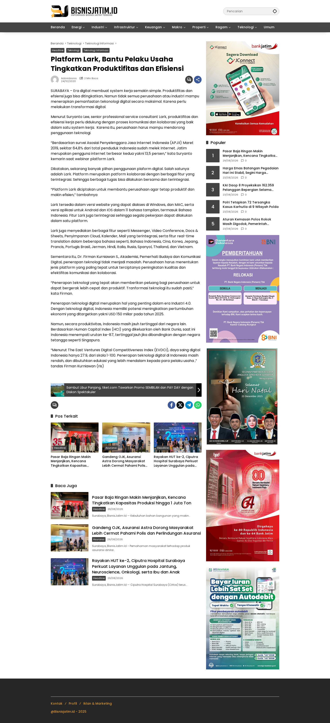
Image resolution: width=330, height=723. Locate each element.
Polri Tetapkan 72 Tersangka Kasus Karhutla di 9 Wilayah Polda (251, 204)
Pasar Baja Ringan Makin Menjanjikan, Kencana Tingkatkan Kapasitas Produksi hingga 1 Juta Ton (73, 461)
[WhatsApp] (198, 405)
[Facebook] (171, 405)
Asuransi (111, 448)
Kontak (56, 703)
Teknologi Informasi (96, 50)
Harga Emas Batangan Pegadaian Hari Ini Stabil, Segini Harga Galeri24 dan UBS (251, 170)
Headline (57, 50)
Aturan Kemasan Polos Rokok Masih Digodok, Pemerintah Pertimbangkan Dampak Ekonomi (250, 221)
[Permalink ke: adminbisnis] (56, 80)
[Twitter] (180, 405)
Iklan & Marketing (97, 703)
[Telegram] (189, 405)
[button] (274, 11)
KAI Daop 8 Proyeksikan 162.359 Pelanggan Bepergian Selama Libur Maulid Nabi (248, 187)
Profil (73, 703)
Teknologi (73, 50)
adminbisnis (69, 78)
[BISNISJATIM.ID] (84, 11)
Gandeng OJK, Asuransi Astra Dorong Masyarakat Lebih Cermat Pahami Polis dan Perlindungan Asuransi (124, 461)
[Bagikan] (198, 79)
